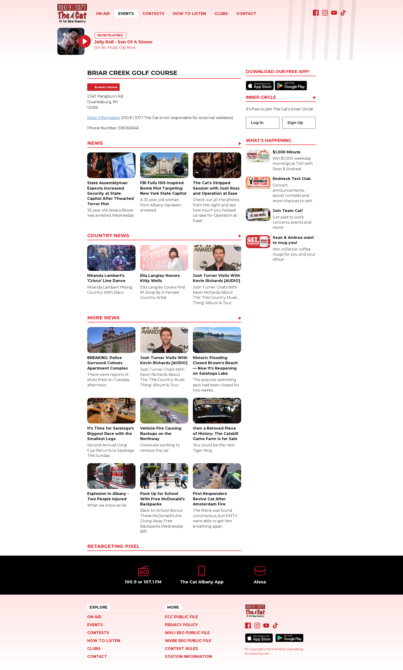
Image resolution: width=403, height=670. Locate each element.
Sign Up (295, 122)
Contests (153, 13)
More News (103, 318)
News (95, 143)
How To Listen (189, 13)
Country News (108, 235)
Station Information (188, 656)
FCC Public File (181, 617)
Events (126, 13)
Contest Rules (181, 648)
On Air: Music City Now (114, 47)
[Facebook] (316, 14)
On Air (103, 13)
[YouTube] (334, 14)
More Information (103, 118)
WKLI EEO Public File (187, 633)
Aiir (266, 653)
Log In (257, 122)
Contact (246, 13)
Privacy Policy (181, 625)
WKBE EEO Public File (188, 640)
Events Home (106, 87)
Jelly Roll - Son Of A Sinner (123, 42)
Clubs (221, 13)
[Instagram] (325, 14)
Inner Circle (261, 97)
